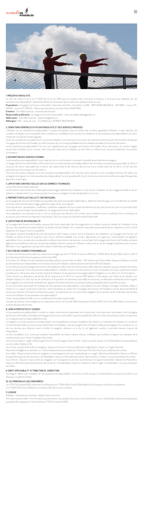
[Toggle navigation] (135, 12)
